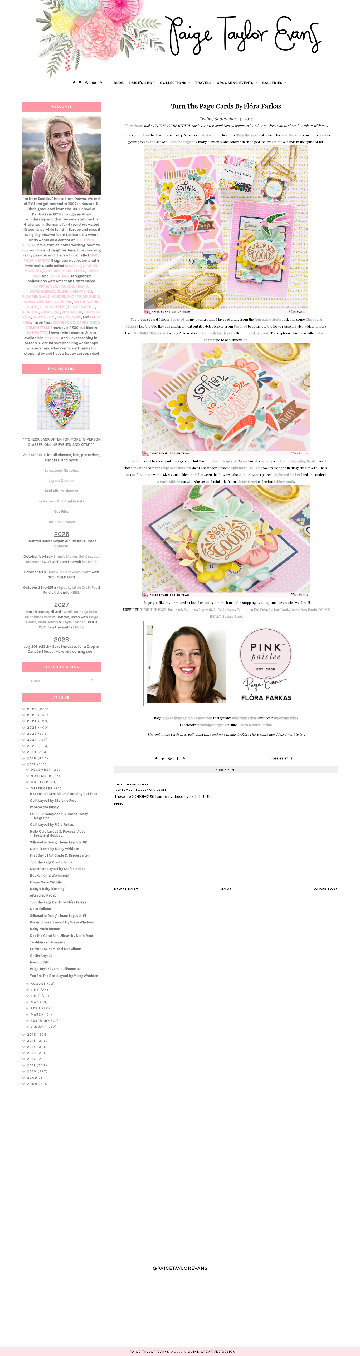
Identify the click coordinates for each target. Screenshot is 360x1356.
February (41, 1020)
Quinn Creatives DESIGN (212, 1351)
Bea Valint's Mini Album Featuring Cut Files (63, 794)
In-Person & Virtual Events (61, 501)
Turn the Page (247, 135)
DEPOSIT (61, 546)
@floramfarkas (244, 718)
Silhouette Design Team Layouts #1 (58, 916)
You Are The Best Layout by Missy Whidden (64, 976)
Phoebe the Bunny (44, 807)
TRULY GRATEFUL (81, 307)
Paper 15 (240, 326)
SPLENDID (91, 296)
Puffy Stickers (151, 333)
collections (173, 83)
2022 (32, 733)
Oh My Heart (221, 333)
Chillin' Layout (41, 956)
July (36, 990)
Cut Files (61, 511)
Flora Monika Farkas (256, 724)
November (42, 776)
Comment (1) (282, 758)
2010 (32, 1071)
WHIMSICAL (50, 312)
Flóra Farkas (133, 125)
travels (203, 83)
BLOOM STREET (53, 307)
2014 (32, 1047)
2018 (32, 758)
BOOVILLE (73, 266)
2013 (32, 1053)
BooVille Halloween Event (70, 572)
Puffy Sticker (170, 481)
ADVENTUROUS (42, 291)
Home (226, 889)
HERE (92, 562)
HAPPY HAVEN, (46, 286)
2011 (32, 1065)
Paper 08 (178, 319)
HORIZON (31, 312)
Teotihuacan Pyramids (47, 942)
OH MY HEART (43, 317)
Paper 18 (230, 461)
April (36, 1008)
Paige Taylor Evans (149, 1351)
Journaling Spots (268, 319)
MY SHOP (52, 338)
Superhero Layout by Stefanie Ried (57, 869)
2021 (32, 739)
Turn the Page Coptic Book (51, 862)
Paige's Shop (142, 83)
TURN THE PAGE (153, 609)
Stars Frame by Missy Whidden (54, 849)
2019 (32, 752)
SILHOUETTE (37, 332)
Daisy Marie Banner (45, 929)
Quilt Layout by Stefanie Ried (53, 801)
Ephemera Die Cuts (252, 609)
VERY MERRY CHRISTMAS (64, 271)
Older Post (326, 889)
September (42, 788)
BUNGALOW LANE (38, 302)
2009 (33, 1078)
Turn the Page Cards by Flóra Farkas (58, 902)
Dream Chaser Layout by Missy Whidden (62, 922)
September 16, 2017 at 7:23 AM (141, 789)
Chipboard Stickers (176, 468)
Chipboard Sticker (287, 474)
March (38, 1014)
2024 (32, 721)
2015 (32, 1040)
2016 (32, 1034)
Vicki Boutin (48, 622)
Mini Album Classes (61, 491)
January (40, 1026)
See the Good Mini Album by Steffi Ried (61, 936)
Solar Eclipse (40, 909)
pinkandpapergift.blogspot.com (187, 718)
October (40, 782)
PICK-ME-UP (71, 312)
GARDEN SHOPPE (66, 296)
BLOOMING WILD (36, 296)
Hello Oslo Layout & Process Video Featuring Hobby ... (58, 833)
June (36, 996)
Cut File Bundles (61, 522)
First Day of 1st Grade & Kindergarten (60, 855)
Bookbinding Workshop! (49, 875)
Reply (119, 804)
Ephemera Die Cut (245, 468)
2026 (32, 709)
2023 (32, 727)
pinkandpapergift (210, 724)
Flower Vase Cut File (46, 882)
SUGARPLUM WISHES (74, 291)
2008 (33, 1084)
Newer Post (126, 889)
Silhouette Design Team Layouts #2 (58, 842)
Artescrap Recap (43, 895)
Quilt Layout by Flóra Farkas (52, 825)
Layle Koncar (74, 622)
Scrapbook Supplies (61, 470)
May (35, 1002)
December (41, 769)
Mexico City (39, 962)
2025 (32, 715)
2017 (32, 764)
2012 (32, 1059)
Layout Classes (61, 480)
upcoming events (235, 83)
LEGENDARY (59, 276)
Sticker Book (259, 333)
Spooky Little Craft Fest (79, 587)
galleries (272, 83)
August (39, 984)
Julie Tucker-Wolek (131, 784)
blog (119, 83)
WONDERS (63, 302)
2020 (32, 746)
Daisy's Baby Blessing (47, 889)
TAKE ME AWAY (68, 317)
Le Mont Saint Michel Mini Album (55, 949)
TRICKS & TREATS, (74, 286)
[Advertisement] (61, 1173)
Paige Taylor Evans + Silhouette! (55, 969)
